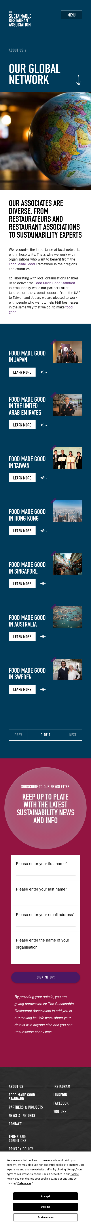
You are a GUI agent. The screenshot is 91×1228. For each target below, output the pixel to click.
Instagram (61, 1086)
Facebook (61, 1103)
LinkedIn (60, 1094)
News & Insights (22, 1115)
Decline (45, 1206)
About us (16, 50)
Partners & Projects (26, 1107)
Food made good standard (22, 1096)
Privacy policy (21, 1148)
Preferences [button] (24, 1183)
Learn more (22, 372)
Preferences (46, 1217)
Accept (45, 1196)
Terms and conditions (18, 1138)
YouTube (59, 1111)
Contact (15, 1123)
